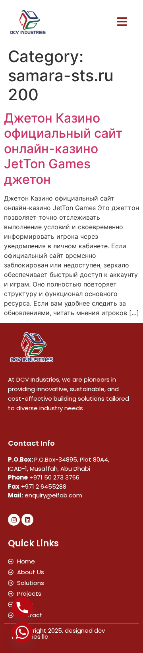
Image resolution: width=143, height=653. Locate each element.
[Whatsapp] (22, 632)
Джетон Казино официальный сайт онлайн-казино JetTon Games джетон (63, 148)
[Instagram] (14, 520)
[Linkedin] (27, 520)
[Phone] (22, 607)
